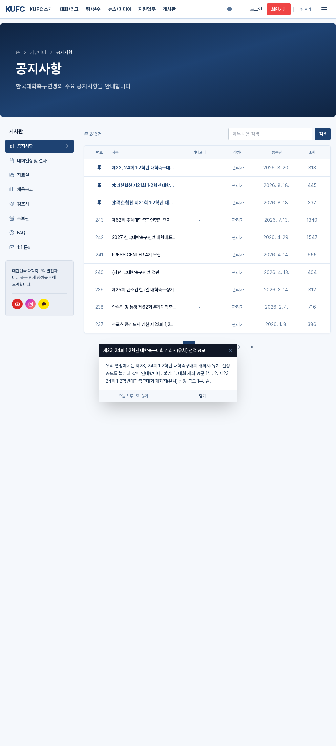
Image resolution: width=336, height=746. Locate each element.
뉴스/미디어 (119, 9)
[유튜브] (17, 304)
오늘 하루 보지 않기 (133, 396)
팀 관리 (305, 9)
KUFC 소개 (41, 9)
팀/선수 (93, 9)
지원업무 (147, 9)
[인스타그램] (30, 304)
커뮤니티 (38, 52)
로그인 (256, 9)
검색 (323, 134)
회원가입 (279, 9)
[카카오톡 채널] (229, 9)
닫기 (202, 396)
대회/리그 (69, 9)
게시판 (169, 9)
